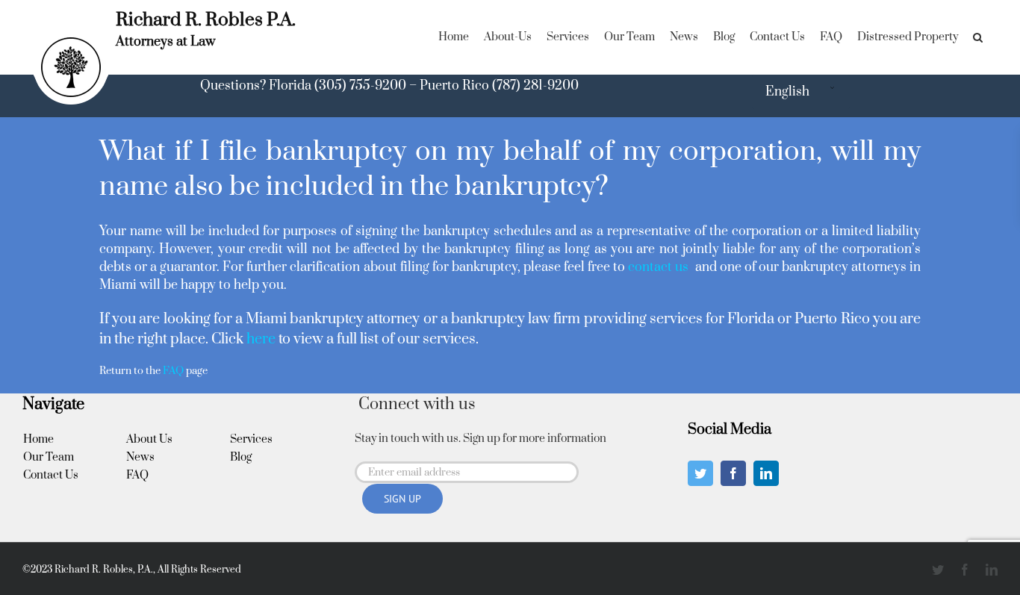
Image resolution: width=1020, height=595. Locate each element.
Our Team (48, 457)
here (261, 339)
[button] (978, 37)
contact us (659, 267)
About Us (149, 439)
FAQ (137, 475)
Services (251, 439)
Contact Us (50, 475)
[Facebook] (733, 473)
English (787, 92)
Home (38, 439)
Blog (241, 457)
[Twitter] (700, 473)
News (140, 457)
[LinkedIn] (766, 473)
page (185, 371)
